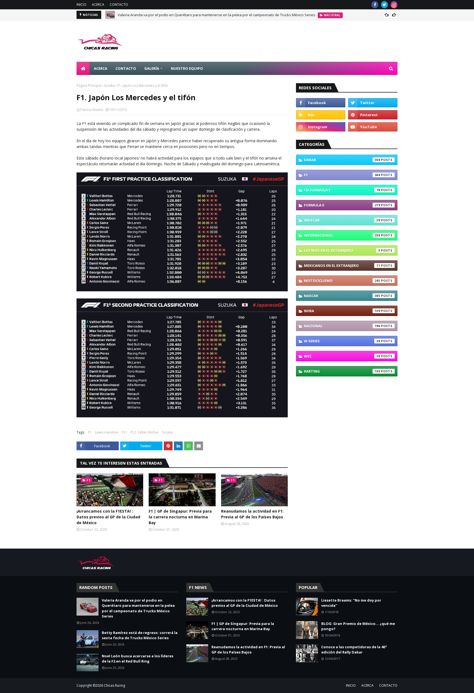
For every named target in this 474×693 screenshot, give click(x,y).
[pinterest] (372, 114)
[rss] (320, 114)
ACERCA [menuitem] (100, 68)
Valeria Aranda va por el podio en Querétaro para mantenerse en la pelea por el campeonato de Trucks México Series (216, 14)
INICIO (81, 4)
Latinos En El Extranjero (342, 250)
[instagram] (394, 4)
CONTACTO (119, 4)
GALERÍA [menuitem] (151, 68)
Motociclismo (342, 280)
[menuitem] (83, 68)
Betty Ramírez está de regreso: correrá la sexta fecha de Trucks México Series (139, 635)
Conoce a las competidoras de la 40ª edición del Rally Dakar (354, 649)
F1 (90, 432)
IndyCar (342, 220)
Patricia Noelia (91, 109)
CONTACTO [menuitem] (125, 68)
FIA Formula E (342, 190)
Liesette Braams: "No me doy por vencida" (351, 603)
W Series (342, 341)
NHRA (342, 310)
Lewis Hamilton (107, 432)
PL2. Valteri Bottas (145, 432)
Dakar (342, 159)
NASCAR (342, 295)
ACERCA (98, 4)
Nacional (342, 325)
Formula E (342, 205)
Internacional (342, 235)
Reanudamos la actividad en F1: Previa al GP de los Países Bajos (252, 513)
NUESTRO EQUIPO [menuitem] (187, 68)
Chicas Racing (114, 685)
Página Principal (89, 85)
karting (342, 371)
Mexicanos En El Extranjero (342, 265)
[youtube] (372, 127)
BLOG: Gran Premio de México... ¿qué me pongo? (358, 626)
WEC (342, 356)
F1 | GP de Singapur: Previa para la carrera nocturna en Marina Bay (180, 516)
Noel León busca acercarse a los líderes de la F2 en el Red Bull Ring (137, 658)
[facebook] (374, 4)
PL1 (124, 432)
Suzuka (109, 85)
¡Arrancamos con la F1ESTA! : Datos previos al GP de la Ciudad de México (108, 516)
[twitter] (384, 4)
